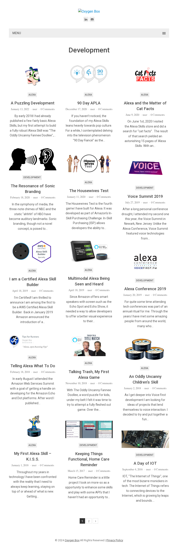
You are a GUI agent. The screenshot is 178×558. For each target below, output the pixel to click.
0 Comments (48, 109)
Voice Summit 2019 (145, 196)
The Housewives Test (89, 190)
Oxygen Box (72, 540)
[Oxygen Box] (89, 11)
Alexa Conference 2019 (145, 289)
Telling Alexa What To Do (32, 366)
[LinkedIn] (86, 19)
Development (32, 177)
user (35, 109)
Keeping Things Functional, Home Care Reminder (88, 459)
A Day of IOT (145, 463)
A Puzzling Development (32, 103)
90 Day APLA (89, 103)
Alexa (32, 94)
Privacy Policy (114, 540)
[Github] (92, 19)
